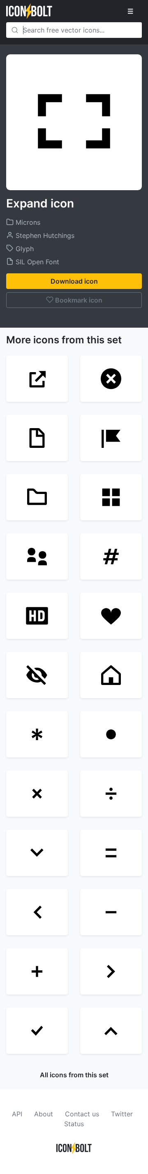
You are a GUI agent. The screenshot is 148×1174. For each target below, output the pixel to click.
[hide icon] (37, 675)
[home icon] (111, 675)
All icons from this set (74, 1075)
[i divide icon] (111, 794)
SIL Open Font (36, 262)
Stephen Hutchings (44, 235)
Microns (27, 222)
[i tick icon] (37, 1031)
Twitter (122, 1114)
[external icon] (37, 379)
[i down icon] (37, 853)
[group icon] (37, 556)
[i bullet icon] (111, 734)
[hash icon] (111, 556)
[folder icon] (37, 497)
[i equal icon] (111, 853)
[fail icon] (111, 379)
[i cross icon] (37, 794)
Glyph (24, 249)
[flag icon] (111, 438)
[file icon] (37, 438)
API (17, 1114)
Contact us (82, 1114)
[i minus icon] (111, 912)
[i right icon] (111, 971)
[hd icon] (37, 616)
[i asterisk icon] (37, 734)
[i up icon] (111, 1031)
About (43, 1114)
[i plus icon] (37, 971)
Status (74, 1124)
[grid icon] (111, 497)
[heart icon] (111, 616)
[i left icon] (37, 912)
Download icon (74, 281)
